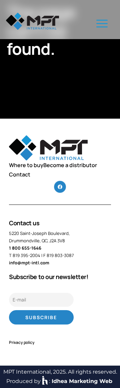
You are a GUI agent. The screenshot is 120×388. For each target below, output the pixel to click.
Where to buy (26, 165)
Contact (19, 174)
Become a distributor (70, 165)
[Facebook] (60, 187)
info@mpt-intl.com (29, 263)
